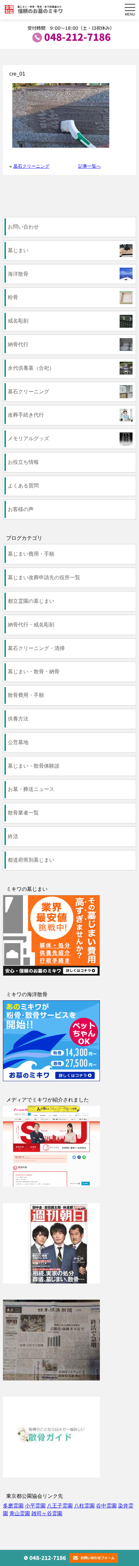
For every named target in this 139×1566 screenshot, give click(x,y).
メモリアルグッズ (28, 438)
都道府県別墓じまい (31, 860)
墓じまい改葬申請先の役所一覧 (44, 577)
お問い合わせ (23, 226)
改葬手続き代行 (26, 415)
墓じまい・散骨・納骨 (33, 671)
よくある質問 (23, 485)
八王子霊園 (60, 1505)
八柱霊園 (84, 1505)
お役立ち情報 (23, 462)
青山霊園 (19, 1513)
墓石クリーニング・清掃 (36, 648)
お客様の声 (21, 509)
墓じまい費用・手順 (31, 554)
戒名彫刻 (18, 321)
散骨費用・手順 (26, 695)
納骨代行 (18, 344)
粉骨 (13, 297)
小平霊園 (35, 1505)
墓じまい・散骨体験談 (33, 766)
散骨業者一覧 (23, 812)
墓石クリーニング (31, 166)
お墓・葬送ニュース (31, 789)
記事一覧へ (89, 166)
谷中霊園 (106, 1505)
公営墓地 (18, 742)
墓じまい (18, 250)
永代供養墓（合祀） (31, 368)
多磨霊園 (13, 1505)
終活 (13, 836)
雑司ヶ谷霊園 (46, 1513)
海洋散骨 (18, 274)
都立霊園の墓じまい (31, 601)
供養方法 (18, 718)
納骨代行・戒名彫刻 (31, 624)
